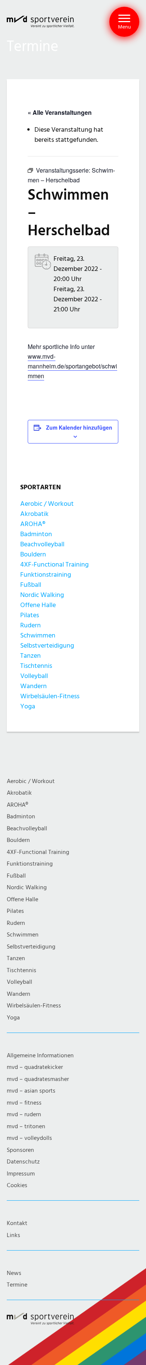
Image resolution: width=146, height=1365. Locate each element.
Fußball (30, 584)
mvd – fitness (24, 1103)
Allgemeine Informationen (40, 1056)
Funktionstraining (45, 574)
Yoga (27, 706)
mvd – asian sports (31, 1091)
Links (13, 1235)
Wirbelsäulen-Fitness (49, 696)
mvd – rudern (24, 1114)
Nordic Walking (42, 595)
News (14, 1273)
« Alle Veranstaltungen (60, 112)
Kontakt (17, 1223)
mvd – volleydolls (29, 1138)
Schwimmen (37, 635)
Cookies (17, 1185)
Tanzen (30, 655)
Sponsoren (20, 1150)
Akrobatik (34, 514)
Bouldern (33, 554)
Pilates (29, 615)
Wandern (33, 686)
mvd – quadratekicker (35, 1067)
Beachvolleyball (42, 544)
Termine (17, 1285)
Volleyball (34, 676)
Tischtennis (36, 665)
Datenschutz (23, 1162)
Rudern (30, 625)
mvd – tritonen (26, 1126)
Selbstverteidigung (47, 645)
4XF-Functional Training (54, 564)
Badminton (36, 534)
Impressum (21, 1174)
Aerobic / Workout (47, 503)
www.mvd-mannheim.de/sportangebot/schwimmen (72, 366)
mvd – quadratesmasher (38, 1079)
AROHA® (32, 524)
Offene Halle (38, 605)
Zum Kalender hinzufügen (79, 427)
